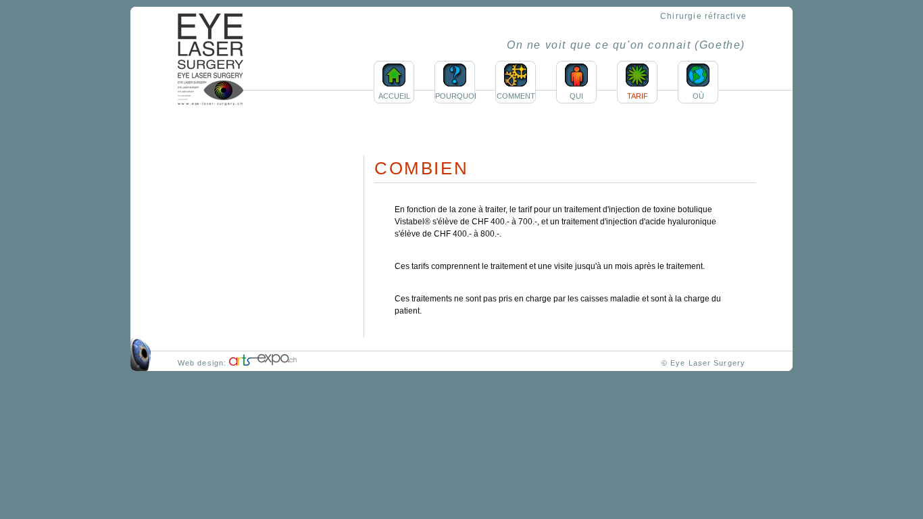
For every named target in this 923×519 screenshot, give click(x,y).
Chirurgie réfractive (703, 16)
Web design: (203, 363)
